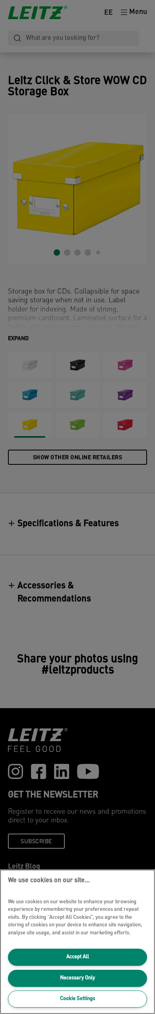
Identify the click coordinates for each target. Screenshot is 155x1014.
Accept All (77, 956)
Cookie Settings (77, 998)
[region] (77, 941)
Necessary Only (77, 978)
